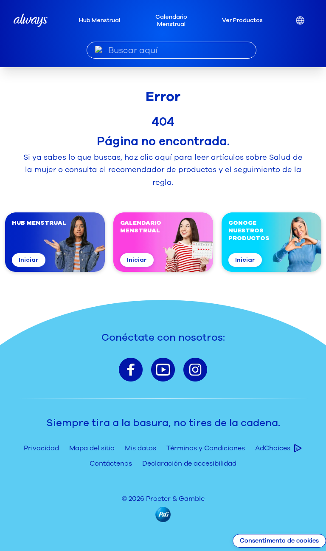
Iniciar (29, 260)
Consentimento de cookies (279, 541)
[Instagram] (195, 369)
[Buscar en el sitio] (98, 50)
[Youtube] (163, 369)
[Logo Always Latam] (31, 20)
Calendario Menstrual (171, 20)
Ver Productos (242, 20)
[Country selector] (300, 20)
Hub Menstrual (99, 20)
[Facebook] (131, 369)
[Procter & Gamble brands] (163, 514)
